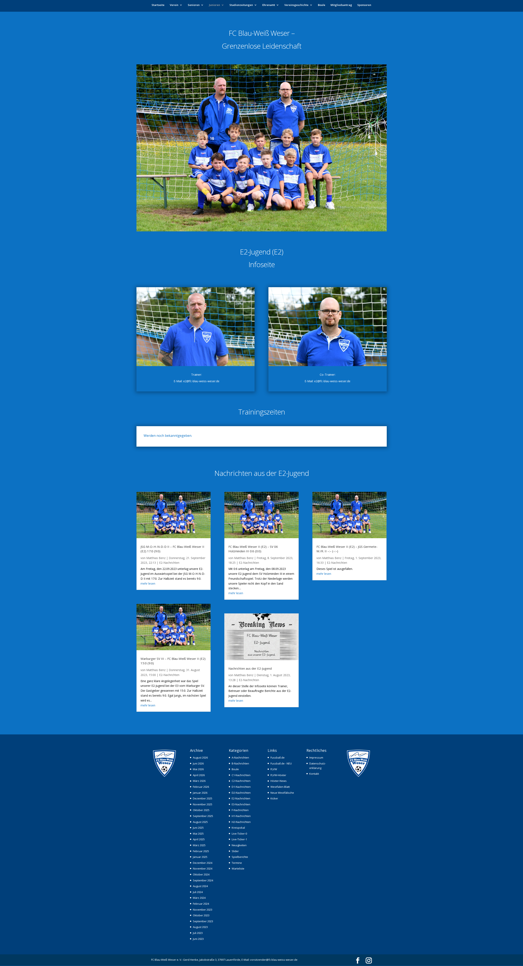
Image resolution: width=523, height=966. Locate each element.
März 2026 (199, 781)
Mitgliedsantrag (341, 5)
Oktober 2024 (201, 874)
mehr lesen (148, 583)
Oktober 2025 (201, 810)
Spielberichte (240, 857)
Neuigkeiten (239, 845)
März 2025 (199, 845)
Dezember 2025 (202, 798)
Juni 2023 (198, 939)
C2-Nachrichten (241, 781)
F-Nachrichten (240, 810)
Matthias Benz (155, 558)
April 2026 (199, 775)
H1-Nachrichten (241, 816)
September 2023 (203, 921)
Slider (235, 851)
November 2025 (202, 804)
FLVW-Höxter (278, 775)
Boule (321, 5)
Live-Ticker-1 (239, 839)
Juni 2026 (198, 763)
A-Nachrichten (240, 757)
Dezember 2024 (202, 863)
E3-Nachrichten (241, 804)
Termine (237, 863)
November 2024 (202, 868)
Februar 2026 (201, 787)
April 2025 (199, 839)
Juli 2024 (198, 892)
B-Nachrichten (240, 763)
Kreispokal (238, 827)
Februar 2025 (201, 851)
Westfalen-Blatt (280, 787)
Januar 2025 (200, 857)
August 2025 (200, 822)
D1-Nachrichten (241, 787)
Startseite (158, 5)
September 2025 (203, 816)
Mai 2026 (198, 769)
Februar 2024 (201, 903)
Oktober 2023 (201, 915)
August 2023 (200, 927)
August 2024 (200, 886)
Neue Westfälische (282, 793)
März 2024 (199, 898)
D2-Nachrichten (241, 793)
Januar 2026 (200, 793)
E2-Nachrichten (169, 563)
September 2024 (203, 880)
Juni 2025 (198, 827)
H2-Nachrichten (241, 822)
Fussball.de (277, 757)
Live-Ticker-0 (239, 833)
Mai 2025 (198, 833)
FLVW (273, 769)
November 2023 (202, 909)
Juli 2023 (198, 933)
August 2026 (200, 757)
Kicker (274, 798)
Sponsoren (364, 5)
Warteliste (238, 868)
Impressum (316, 757)
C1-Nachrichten (241, 775)
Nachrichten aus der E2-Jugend (250, 668)
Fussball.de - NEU (281, 763)
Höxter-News (278, 781)
